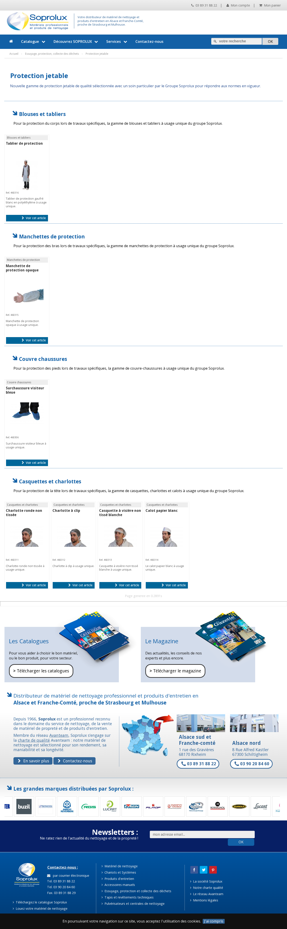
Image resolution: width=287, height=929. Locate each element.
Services (113, 41)
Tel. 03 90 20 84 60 (60, 887)
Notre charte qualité (207, 887)
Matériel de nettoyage (121, 866)
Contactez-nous (149, 41)
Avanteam (58, 735)
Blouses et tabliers (42, 114)
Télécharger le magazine (175, 671)
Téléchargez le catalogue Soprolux (41, 902)
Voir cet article (35, 218)
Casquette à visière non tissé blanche (120, 512)
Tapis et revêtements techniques (129, 897)
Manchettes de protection (52, 236)
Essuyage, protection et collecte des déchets (137, 891)
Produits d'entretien (119, 879)
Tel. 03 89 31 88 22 (60, 881)
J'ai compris (213, 921)
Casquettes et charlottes (50, 481)
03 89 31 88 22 (206, 5)
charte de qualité (34, 740)
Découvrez (73, 41)
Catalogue (30, 41)
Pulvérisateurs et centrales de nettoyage (134, 903)
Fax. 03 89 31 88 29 (61, 893)
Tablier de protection (24, 143)
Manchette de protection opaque (22, 268)
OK (241, 842)
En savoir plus (35, 760)
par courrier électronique (70, 875)
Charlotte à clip (66, 510)
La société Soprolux (207, 881)
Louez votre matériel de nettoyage (41, 908)
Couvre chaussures (43, 358)
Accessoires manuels (119, 885)
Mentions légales (205, 900)
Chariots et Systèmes (120, 872)
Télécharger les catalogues (41, 671)
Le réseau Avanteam (207, 894)
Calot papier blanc (162, 510)
